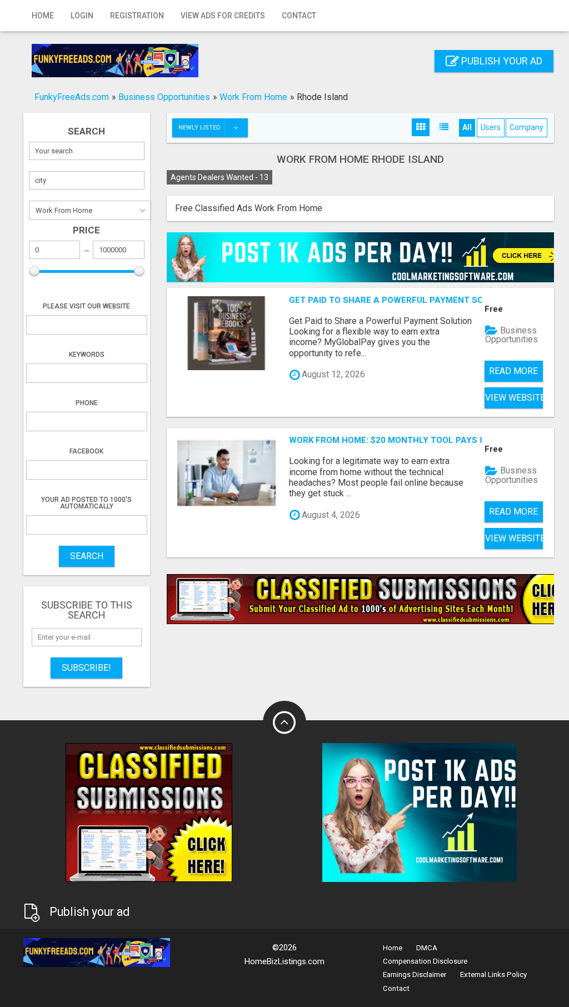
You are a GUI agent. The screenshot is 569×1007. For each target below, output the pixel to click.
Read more (513, 371)
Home (43, 15)
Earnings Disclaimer (414, 974)
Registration (137, 15)
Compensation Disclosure (425, 961)
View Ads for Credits (223, 15)
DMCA (426, 948)
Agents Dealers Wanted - (219, 177)
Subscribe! (86, 667)
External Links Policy (493, 974)
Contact (299, 15)
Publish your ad (500, 61)
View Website (514, 397)
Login (82, 15)
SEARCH (86, 556)
